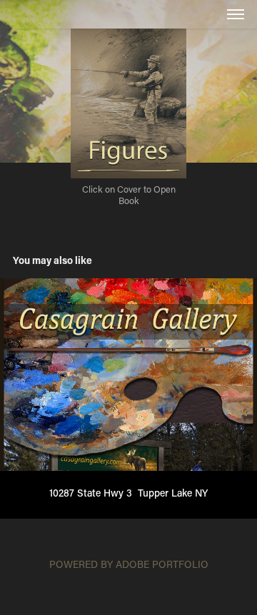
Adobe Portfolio (162, 564)
